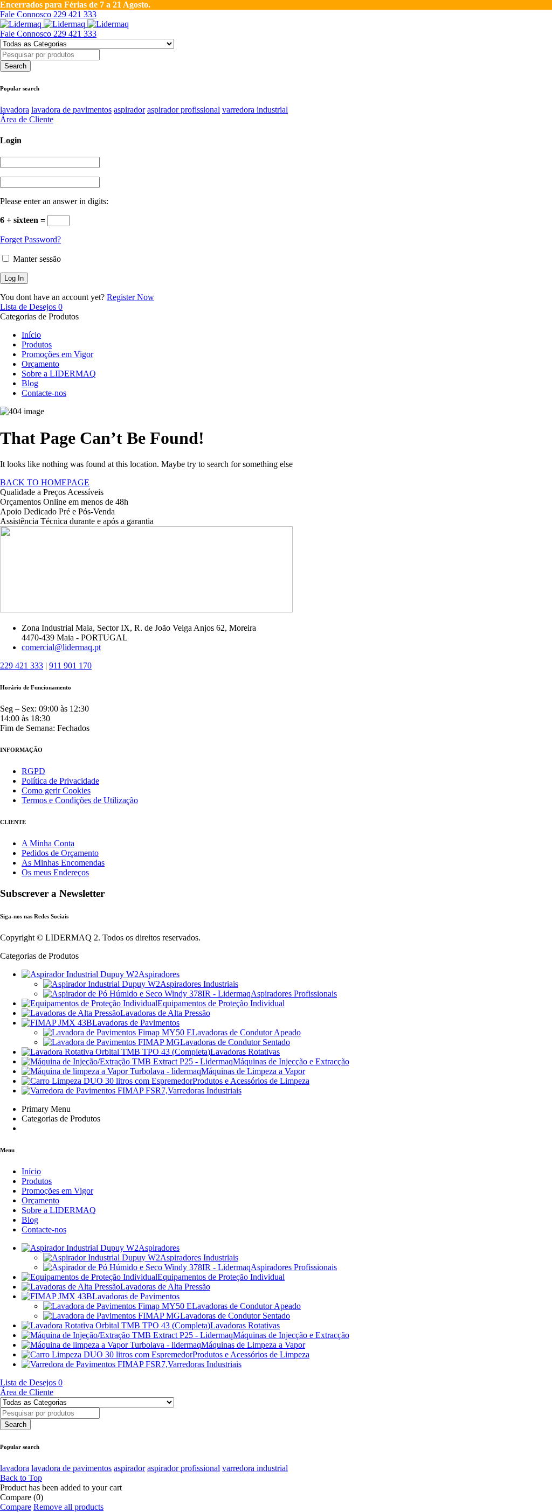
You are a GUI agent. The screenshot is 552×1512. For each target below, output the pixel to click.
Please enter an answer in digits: (54, 201)
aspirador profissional (183, 109)
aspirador (129, 109)
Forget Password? (30, 239)
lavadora (14, 109)
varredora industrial (255, 109)
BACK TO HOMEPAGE (44, 482)
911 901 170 (70, 665)
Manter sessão (36, 258)
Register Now (130, 297)
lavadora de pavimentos (71, 109)
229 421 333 (21, 665)
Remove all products (68, 1506)
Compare (15, 1506)
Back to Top (21, 1477)
